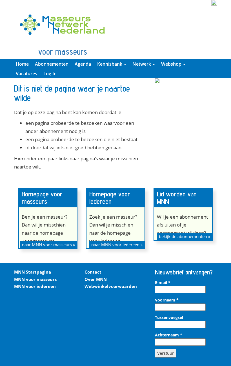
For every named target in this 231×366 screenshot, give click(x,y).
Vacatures (26, 73)
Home (22, 64)
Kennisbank (110, 64)
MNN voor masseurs (35, 279)
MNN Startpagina (32, 272)
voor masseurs (62, 51)
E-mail (162, 283)
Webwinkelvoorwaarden (111, 286)
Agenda (83, 64)
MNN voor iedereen (35, 286)
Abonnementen (51, 64)
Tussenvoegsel (169, 318)
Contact (93, 272)
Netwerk (142, 64)
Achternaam (168, 335)
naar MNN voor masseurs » (48, 244)
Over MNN (96, 279)
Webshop (172, 64)
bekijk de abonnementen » (184, 236)
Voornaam (167, 300)
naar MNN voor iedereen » (117, 244)
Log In (50, 73)
